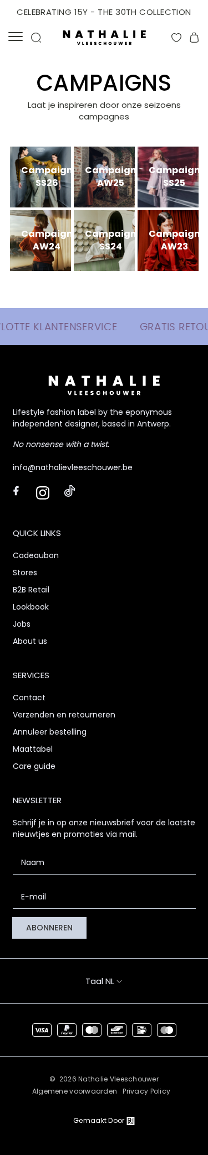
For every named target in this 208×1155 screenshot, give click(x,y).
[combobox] (114, 981)
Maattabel (33, 749)
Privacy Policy (146, 1091)
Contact (29, 697)
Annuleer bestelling (50, 731)
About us (30, 641)
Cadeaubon (36, 555)
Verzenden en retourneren (64, 714)
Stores (25, 572)
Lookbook (31, 606)
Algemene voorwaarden (75, 1091)
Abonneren (49, 927)
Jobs (22, 623)
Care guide (34, 766)
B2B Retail (31, 589)
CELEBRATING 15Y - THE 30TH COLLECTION (104, 12)
